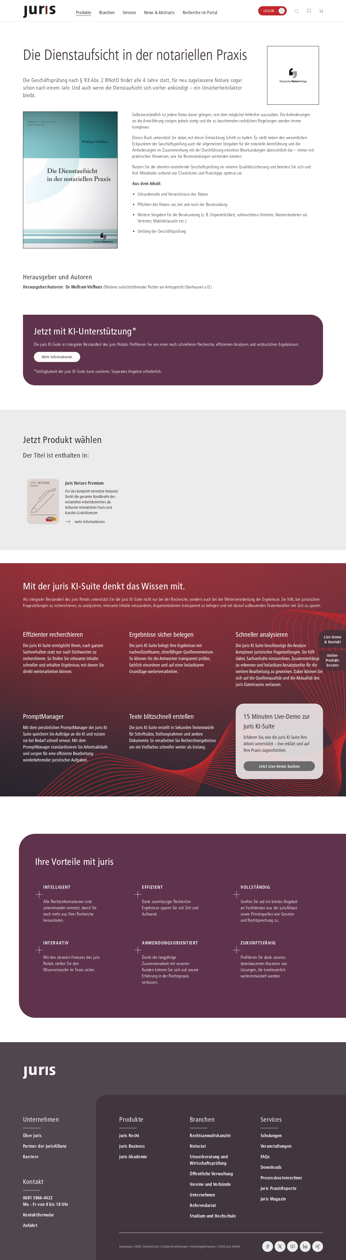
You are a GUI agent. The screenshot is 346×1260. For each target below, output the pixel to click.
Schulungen (271, 1135)
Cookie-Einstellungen (174, 1246)
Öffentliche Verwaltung (211, 1173)
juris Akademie (133, 1156)
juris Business (132, 1146)
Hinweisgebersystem (203, 1246)
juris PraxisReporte (279, 1188)
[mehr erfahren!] (293, 75)
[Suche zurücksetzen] (293, 11)
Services (271, 1119)
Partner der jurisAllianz (44, 1146)
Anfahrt (30, 1225)
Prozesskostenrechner (281, 1177)
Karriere (30, 1156)
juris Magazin (273, 1199)
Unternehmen (202, 1194)
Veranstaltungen (276, 1146)
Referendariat (203, 1205)
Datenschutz (151, 1246)
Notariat (198, 1146)
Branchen (202, 1119)
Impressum (126, 1246)
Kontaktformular (38, 1215)
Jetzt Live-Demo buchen (279, 766)
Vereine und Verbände (210, 1184)
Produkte (131, 1119)
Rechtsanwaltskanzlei (210, 1135)
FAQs (265, 1156)
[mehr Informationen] (43, 501)
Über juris (32, 1135)
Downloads (271, 1167)
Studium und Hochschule (213, 1216)
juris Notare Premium (84, 483)
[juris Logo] (39, 12)
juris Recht (129, 1135)
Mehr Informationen (57, 357)
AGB (138, 1246)
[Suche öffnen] (298, 11)
